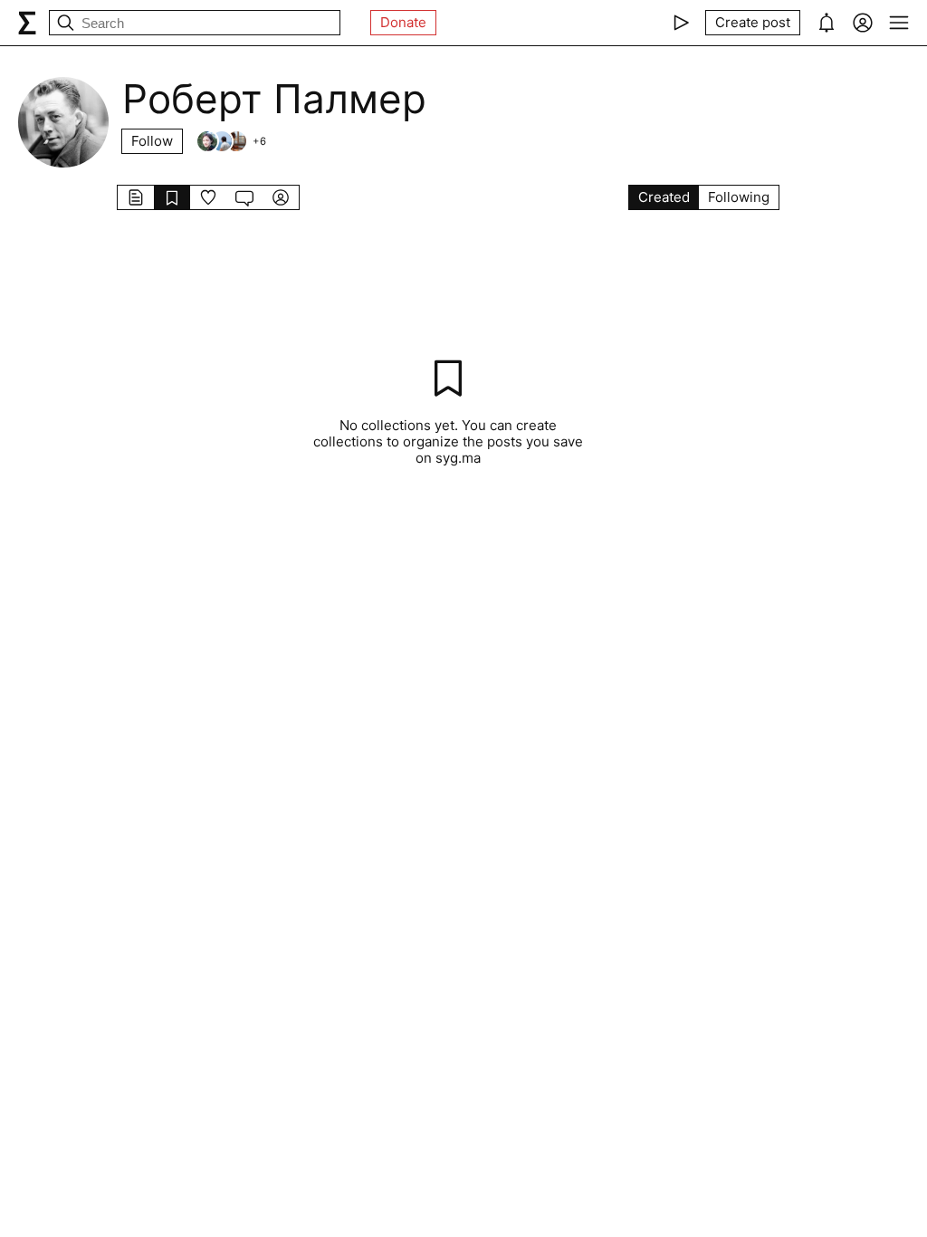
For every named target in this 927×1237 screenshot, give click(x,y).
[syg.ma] (27, 22)
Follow (152, 140)
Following (738, 197)
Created (664, 197)
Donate (403, 22)
